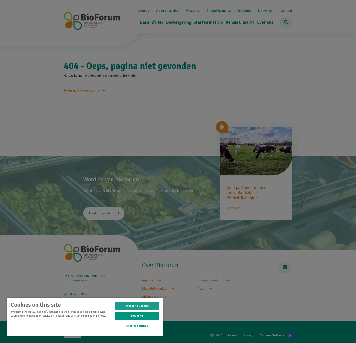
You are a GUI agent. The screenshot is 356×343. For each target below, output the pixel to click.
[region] (85, 316)
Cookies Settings (137, 326)
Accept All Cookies (137, 306)
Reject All (137, 316)
